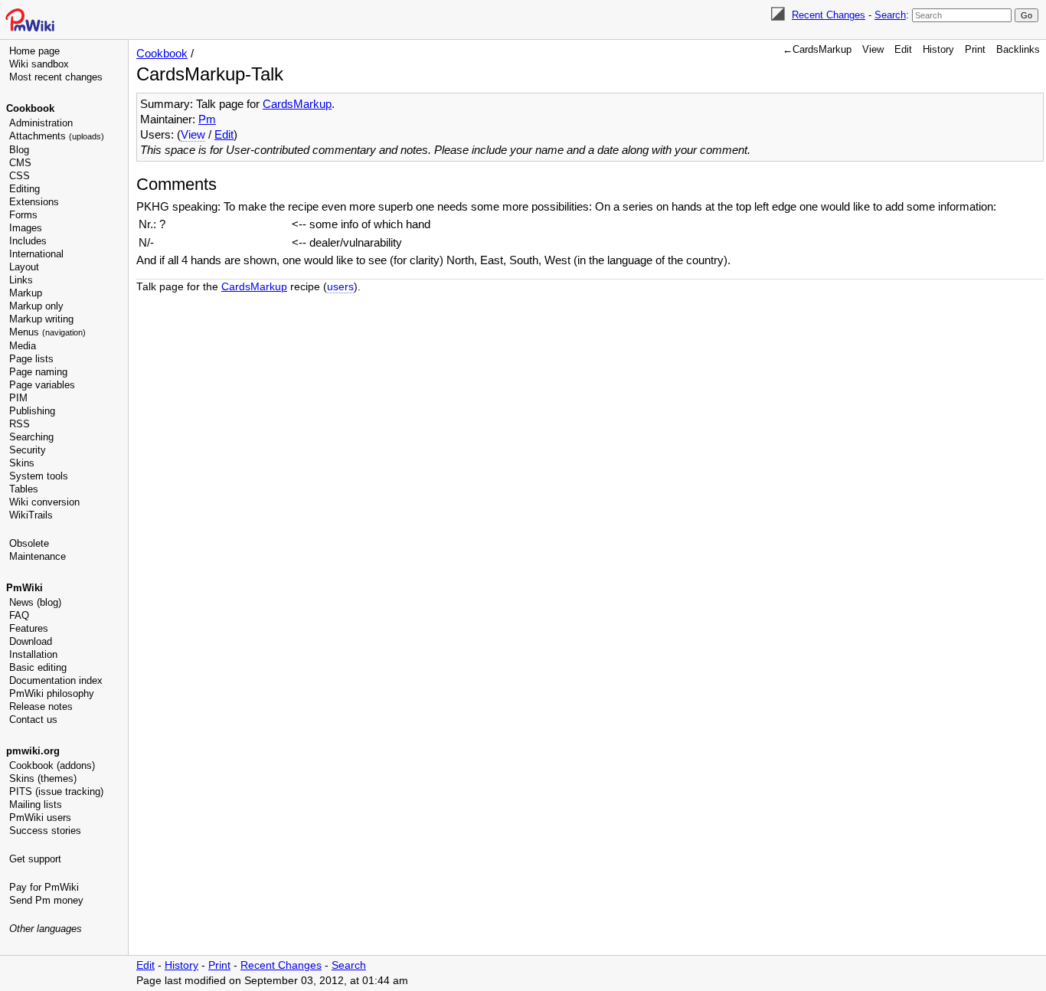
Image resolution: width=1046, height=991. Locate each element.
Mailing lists (35, 804)
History (938, 49)
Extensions (34, 202)
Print (975, 49)
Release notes (41, 706)
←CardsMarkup (817, 49)
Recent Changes (828, 15)
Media (22, 346)
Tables (23, 489)
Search (890, 15)
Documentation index (56, 680)
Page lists (31, 359)
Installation (33, 654)
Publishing (32, 411)
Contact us (33, 719)
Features (28, 628)
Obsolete (29, 543)
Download (30, 641)
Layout (24, 267)
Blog (19, 149)
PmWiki (24, 588)
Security (27, 450)
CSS (19, 176)
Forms (23, 215)
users (340, 287)
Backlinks (1018, 49)
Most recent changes (56, 77)
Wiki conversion (44, 502)
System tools (38, 476)
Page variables (42, 385)
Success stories (45, 830)
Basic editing (38, 667)
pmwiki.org (33, 751)
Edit (903, 49)
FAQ (19, 615)
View (873, 49)
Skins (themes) (43, 778)
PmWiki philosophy (51, 693)
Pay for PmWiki (44, 887)
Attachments (56, 136)
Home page (34, 51)
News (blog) (35, 602)
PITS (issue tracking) (56, 791)
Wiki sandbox (39, 64)
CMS (20, 162)
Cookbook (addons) (52, 765)
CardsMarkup (297, 103)
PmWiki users (40, 817)
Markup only (36, 306)
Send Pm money (46, 900)
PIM (18, 398)
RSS (19, 424)
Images (25, 228)
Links (21, 280)
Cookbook (30, 108)
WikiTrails (31, 515)
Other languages (45, 928)
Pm (207, 119)
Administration (41, 123)
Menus (47, 332)
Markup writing (41, 319)
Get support (35, 859)
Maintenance (37, 556)
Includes (28, 241)
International (36, 254)
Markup (25, 293)
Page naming (38, 372)
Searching (31, 437)
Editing (24, 189)
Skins (21, 463)
